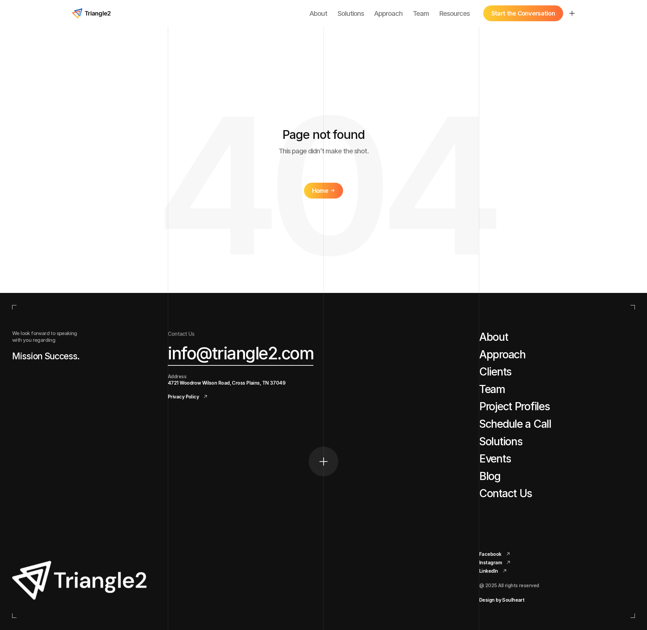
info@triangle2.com (240, 353)
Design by (501, 600)
